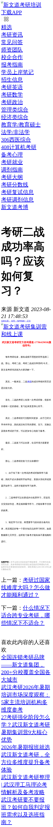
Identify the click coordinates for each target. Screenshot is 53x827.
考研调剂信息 (17, 200)
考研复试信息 (17, 192)
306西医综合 (16, 140)
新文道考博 (14, 207)
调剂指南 (12, 170)
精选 (6, 27)
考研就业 (12, 162)
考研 (29, 381)
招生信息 (12, 80)
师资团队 (12, 50)
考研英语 (12, 87)
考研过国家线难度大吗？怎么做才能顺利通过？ (25, 587)
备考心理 (12, 155)
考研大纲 (12, 177)
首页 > (14, 321)
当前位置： (6, 321)
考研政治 (12, 102)
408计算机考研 (18, 147)
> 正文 (28, 321)
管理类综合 (14, 110)
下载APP (11, 12)
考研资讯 (12, 35)
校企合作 (12, 57)
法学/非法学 (15, 132)
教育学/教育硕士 (21, 125)
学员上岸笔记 (17, 72)
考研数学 (12, 95)
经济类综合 (14, 117)
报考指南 (12, 65)
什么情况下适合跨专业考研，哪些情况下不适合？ (25, 615)
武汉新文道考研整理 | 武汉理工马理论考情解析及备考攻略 (25, 784)
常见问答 (12, 42)
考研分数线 (14, 185)
